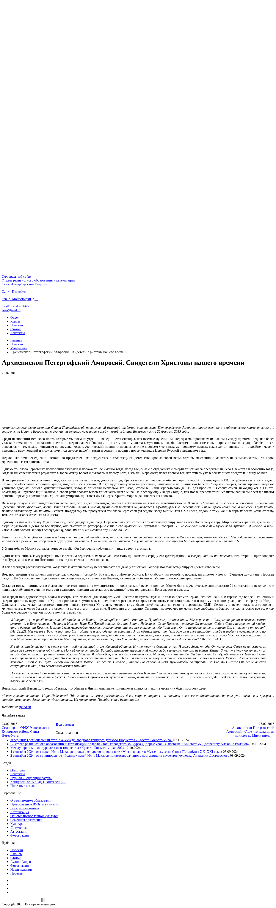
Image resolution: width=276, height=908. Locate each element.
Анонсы (16, 854)
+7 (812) (15, 306)
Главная (16, 340)
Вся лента (65, 724)
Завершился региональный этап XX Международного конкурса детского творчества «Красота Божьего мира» (91, 740)
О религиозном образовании (31, 800)
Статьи (15, 329)
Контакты (17, 333)
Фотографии (19, 835)
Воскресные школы (24, 808)
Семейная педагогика (26, 820)
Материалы (18, 348)
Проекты (17, 873)
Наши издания (21, 869)
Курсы (15, 321)
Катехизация (19, 812)
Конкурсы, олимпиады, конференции (38, 782)
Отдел (14, 317)
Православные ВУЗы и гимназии (34, 804)
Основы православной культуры (34, 816)
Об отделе (17, 770)
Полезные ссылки (23, 786)
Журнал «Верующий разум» (31, 778)
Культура (17, 824)
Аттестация (18, 831)
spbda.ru (25, 707)
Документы (18, 827)
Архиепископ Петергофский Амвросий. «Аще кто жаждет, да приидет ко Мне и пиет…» (250, 731)
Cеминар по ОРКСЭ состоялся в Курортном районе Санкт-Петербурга (26, 731)
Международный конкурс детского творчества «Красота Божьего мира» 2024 (67, 748)
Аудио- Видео (20, 862)
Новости (16, 325)
